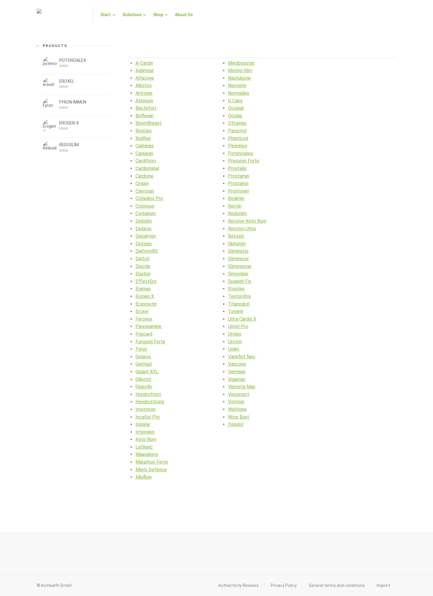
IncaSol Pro (147, 417)
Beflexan (144, 116)
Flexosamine (148, 326)
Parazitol (237, 131)
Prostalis (237, 168)
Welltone (237, 409)
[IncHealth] (61, 14)
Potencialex (240, 153)
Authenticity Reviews (238, 585)
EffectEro (145, 281)
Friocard (143, 334)
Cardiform (145, 161)
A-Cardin (144, 63)
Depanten (145, 236)
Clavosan (144, 191)
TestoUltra (239, 296)
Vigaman (236, 379)
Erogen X (144, 296)
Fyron (141, 349)
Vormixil (236, 401)
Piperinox (237, 146)
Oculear (236, 108)
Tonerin (235, 311)
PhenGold (238, 138)
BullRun (143, 138)
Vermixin (236, 371)
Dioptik (142, 266)
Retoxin (236, 236)
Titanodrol (238, 304)
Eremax (143, 289)
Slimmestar (240, 266)
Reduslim (237, 213)
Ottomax (237, 123)
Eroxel (141, 311)
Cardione (144, 176)
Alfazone (144, 78)
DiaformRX (146, 251)
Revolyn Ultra (242, 229)
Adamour (144, 70)
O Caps (235, 101)
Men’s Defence (151, 469)
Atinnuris (144, 101)
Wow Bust (238, 417)
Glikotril (143, 379)
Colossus (144, 206)
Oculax (235, 116)
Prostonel (238, 191)
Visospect (238, 394)
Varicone (237, 364)
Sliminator (238, 251)
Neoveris (237, 85)
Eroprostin (146, 304)
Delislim (143, 221)
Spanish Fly (239, 281)
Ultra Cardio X (242, 319)
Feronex (143, 319)
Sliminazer (238, 259)
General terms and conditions (337, 585)
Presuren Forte (243, 161)
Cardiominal (147, 168)
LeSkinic (144, 447)
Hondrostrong (149, 401)
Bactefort (145, 108)
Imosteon (145, 409)
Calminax (144, 146)
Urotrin (235, 341)
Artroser (144, 93)
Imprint (383, 585)
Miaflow (143, 477)
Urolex (234, 334)
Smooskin (238, 274)
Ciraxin (142, 183)
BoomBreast (148, 123)
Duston (143, 274)
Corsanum (145, 213)
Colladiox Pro (149, 198)
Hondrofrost (148, 394)
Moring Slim (240, 70)
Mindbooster (241, 63)
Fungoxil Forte (150, 341)
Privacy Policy (284, 585)
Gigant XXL (146, 371)
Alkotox (143, 85)
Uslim (233, 349)
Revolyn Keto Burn (247, 221)
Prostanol (238, 183)
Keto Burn (145, 439)
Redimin (236, 198)
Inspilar (142, 424)
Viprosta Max (241, 386)
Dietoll (142, 259)
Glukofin (143, 386)
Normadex (238, 93)
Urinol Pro (238, 326)
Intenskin (144, 432)
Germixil (143, 364)
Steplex (236, 289)
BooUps (143, 131)
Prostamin (238, 176)
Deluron (143, 229)
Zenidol (235, 424)
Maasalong (146, 454)
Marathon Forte (151, 462)
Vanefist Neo (241, 356)
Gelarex (143, 356)
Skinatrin (237, 244)
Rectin (235, 206)
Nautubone (239, 78)
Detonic (143, 244)
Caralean (144, 153)
